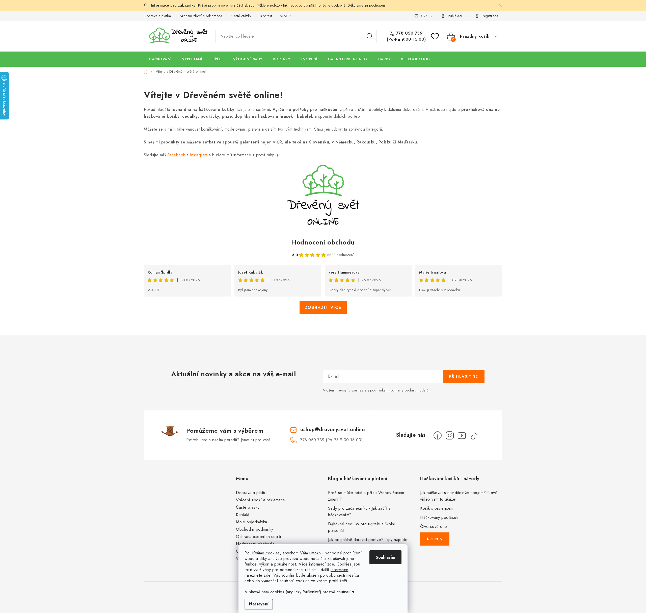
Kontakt (266, 15)
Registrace (490, 15)
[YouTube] (462, 435)
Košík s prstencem (436, 508)
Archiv (434, 539)
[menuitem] (160, 59)
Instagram (198, 155)
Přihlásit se (463, 376)
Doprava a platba (157, 15)
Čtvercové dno (433, 526)
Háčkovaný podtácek (439, 517)
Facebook (176, 155)
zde (330, 564)
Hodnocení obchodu (323, 242)
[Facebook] (438, 435)
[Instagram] (450, 435)
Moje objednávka (251, 522)
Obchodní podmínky (254, 529)
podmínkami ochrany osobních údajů (399, 390)
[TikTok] (474, 435)
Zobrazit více (323, 307)
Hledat (370, 36)
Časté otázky (241, 15)
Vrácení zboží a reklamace (201, 15)
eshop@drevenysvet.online (332, 429)
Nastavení (258, 604)
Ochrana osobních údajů (258, 537)
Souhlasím (385, 557)
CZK (424, 15)
